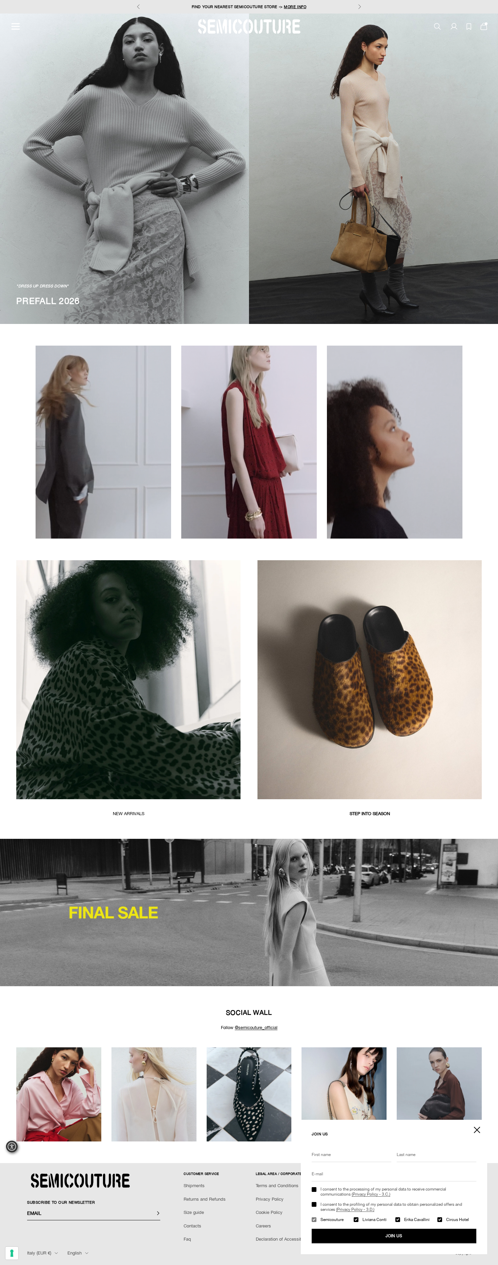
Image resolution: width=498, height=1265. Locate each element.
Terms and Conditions (277, 1185)
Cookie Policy (269, 1212)
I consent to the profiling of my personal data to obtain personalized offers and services (391, 1207)
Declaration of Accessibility (282, 1239)
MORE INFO (295, 7)
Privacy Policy (270, 1199)
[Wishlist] (468, 26)
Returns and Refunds (205, 1199)
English (74, 1253)
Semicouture (332, 1219)
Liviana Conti (374, 1219)
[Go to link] (249, 912)
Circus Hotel (457, 1219)
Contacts (192, 1225)
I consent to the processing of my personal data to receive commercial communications (383, 1191)
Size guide (194, 1212)
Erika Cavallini (417, 1219)
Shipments (194, 1185)
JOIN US (394, 1236)
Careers (263, 1225)
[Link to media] (128, 679)
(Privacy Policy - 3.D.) (355, 1209)
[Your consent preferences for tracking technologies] (11, 1253)
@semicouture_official (256, 1027)
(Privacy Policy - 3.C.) (371, 1194)
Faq (187, 1239)
